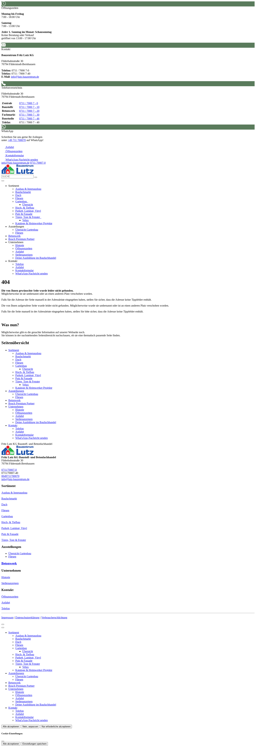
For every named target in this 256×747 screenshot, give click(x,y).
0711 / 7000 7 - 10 (29, 107)
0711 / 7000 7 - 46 (29, 118)
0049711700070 (10, 476)
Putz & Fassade (23, 213)
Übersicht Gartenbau (26, 229)
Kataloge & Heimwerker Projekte (33, 223)
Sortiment (13, 350)
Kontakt (12, 425)
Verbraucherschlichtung (54, 617)
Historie (19, 245)
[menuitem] (7, 147)
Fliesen (19, 198)
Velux (25, 220)
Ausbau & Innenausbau (28, 188)
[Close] (2, 627)
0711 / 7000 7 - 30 (29, 114)
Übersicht (27, 204)
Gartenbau (21, 201)
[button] (2, 180)
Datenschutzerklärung (27, 617)
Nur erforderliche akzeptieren (56, 726)
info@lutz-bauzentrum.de (25, 76)
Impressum (7, 617)
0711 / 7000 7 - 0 (28, 103)
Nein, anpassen (30, 726)
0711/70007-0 (9, 469)
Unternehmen (15, 406)
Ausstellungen (16, 390)
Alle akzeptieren (11, 726)
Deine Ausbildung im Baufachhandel (35, 257)
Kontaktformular (24, 270)
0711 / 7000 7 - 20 (29, 110)
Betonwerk (14, 235)
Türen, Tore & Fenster (28, 217)
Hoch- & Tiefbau (24, 207)
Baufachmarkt (23, 192)
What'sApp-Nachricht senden (31, 273)
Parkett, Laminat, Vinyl (28, 210)
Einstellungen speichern (34, 743)
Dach (18, 195)
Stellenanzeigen (24, 254)
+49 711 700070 (17, 140)
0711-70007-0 (38, 162)
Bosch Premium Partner (21, 239)
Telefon (19, 264)
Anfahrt (19, 251)
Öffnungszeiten (23, 248)
